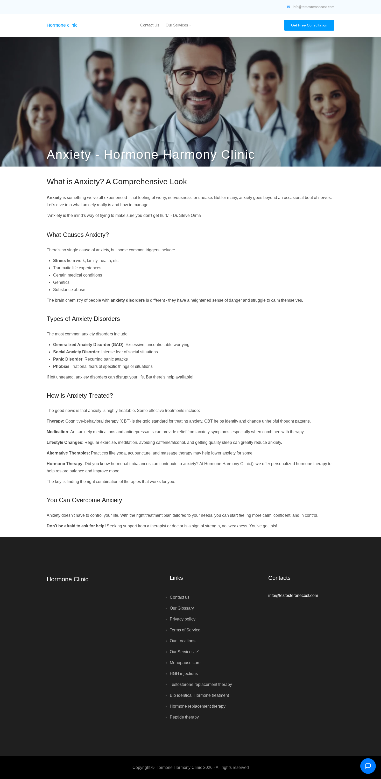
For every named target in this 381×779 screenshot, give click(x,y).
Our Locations (182, 641)
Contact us (149, 25)
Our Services (177, 25)
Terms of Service (185, 630)
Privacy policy (182, 619)
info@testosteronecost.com (313, 7)
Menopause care (185, 662)
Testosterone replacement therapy (201, 684)
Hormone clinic (62, 25)
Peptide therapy (184, 717)
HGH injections (184, 673)
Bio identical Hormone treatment (199, 695)
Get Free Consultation (309, 25)
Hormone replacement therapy (197, 706)
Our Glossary (182, 608)
